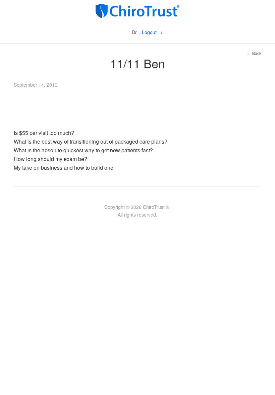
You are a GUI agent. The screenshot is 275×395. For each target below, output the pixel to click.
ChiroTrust (137, 10)
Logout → (152, 32)
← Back (254, 53)
